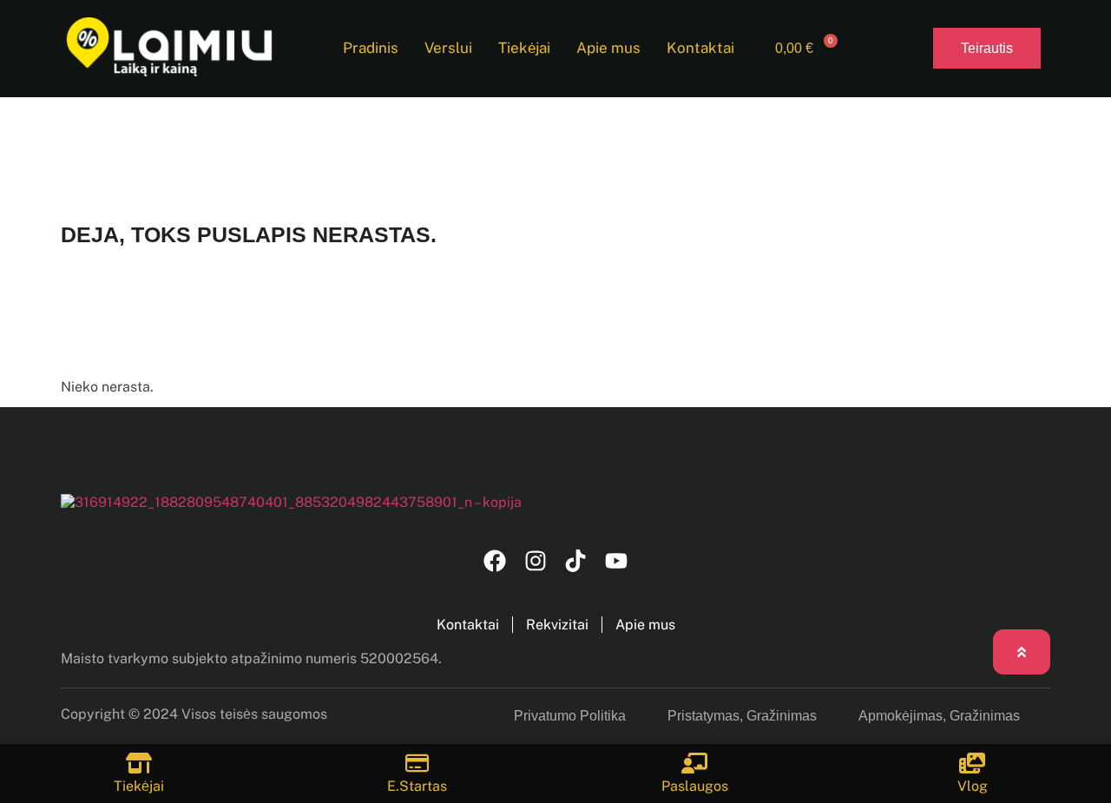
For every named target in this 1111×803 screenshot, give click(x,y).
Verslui (448, 48)
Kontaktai (700, 48)
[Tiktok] (576, 561)
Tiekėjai (524, 48)
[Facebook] (494, 561)
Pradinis (370, 48)
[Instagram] (535, 561)
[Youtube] (616, 561)
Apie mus (608, 48)
